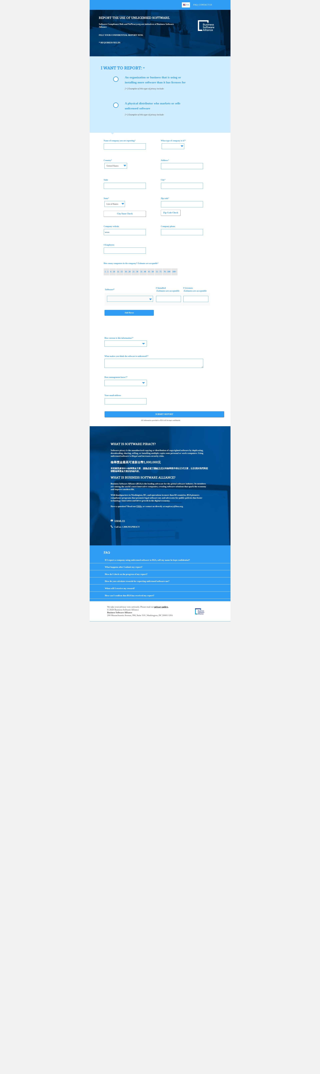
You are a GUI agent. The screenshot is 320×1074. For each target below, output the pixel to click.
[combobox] (173, 146)
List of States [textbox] (112, 204)
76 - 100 (167, 272)
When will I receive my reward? (120, 588)
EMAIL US (119, 521)
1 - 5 (106, 272)
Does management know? (115, 377)
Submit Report (164, 414)
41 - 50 (151, 272)
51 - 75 (159, 272)
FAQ (195, 5)
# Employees (109, 245)
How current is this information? (118, 338)
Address (164, 160)
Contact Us (205, 5)
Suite (106, 180)
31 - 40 (143, 272)
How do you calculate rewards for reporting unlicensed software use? (137, 581)
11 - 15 (120, 272)
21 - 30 (135, 272)
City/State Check (125, 213)
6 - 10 (112, 272)
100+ (174, 272)
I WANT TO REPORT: (122, 68)
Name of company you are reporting (119, 141)
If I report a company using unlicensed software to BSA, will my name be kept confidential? (147, 560)
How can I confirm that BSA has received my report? (129, 595)
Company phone (168, 226)
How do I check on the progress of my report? (126, 574)
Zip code (164, 198)
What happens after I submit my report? (123, 567)
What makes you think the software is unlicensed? (126, 356)
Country (107, 160)
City (162, 180)
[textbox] (130, 296)
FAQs (139, 506)
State (106, 198)
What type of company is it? (173, 141)
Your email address (112, 395)
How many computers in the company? (131, 263)
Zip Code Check (170, 212)
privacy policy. (161, 607)
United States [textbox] (112, 166)
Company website (111, 226)
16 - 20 (127, 272)
